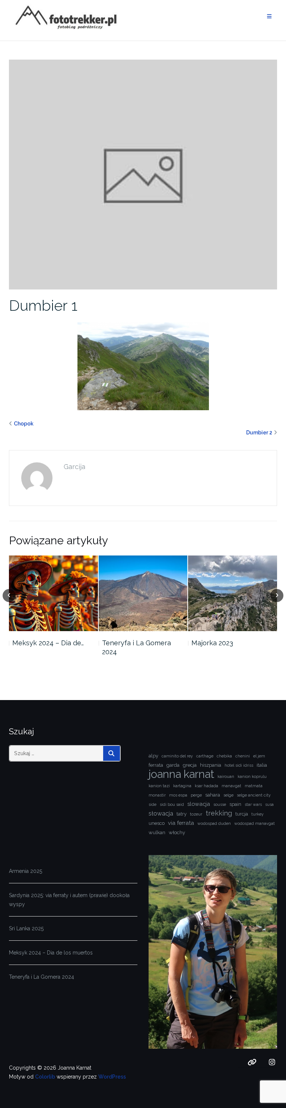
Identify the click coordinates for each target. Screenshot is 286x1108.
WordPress (112, 1077)
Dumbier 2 (259, 433)
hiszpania (210, 765)
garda (172, 765)
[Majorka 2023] (232, 593)
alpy (153, 756)
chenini (242, 756)
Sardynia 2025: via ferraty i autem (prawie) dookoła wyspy (69, 899)
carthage (204, 756)
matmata (254, 785)
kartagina (182, 785)
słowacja (161, 813)
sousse (219, 804)
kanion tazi (159, 785)
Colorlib (45, 1077)
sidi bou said (172, 804)
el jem (259, 756)
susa (269, 804)
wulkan (157, 832)
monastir (157, 795)
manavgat (231, 785)
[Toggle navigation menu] (269, 16)
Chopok (24, 424)
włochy (177, 832)
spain (235, 804)
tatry (182, 814)
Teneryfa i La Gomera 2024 (136, 647)
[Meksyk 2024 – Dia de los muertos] (53, 593)
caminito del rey (177, 756)
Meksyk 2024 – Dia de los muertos (51, 953)
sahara (212, 795)
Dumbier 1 (43, 305)
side (152, 804)
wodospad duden (214, 823)
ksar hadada (206, 785)
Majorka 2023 (212, 643)
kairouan (225, 776)
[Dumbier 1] (143, 174)
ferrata (156, 765)
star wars (253, 804)
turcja (241, 814)
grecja (190, 765)
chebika (224, 756)
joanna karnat (181, 774)
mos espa (178, 795)
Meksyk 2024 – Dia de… (48, 643)
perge (196, 795)
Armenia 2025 (25, 871)
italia (262, 765)
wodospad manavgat (254, 823)
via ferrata (181, 823)
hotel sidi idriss (239, 765)
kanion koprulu (252, 776)
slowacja (198, 804)
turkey (257, 814)
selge (228, 795)
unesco (157, 823)
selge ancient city (254, 795)
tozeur (196, 814)
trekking (219, 813)
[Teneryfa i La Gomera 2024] (143, 593)
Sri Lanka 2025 (26, 928)
